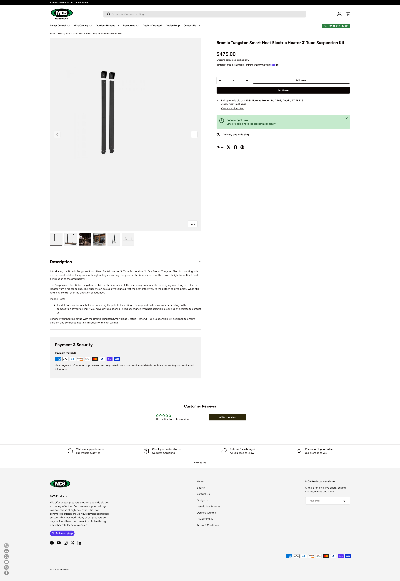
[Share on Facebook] (235, 147)
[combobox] (204, 14)
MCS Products (63, 569)
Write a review (227, 417)
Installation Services (208, 506)
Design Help (172, 25)
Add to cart (301, 80)
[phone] (6, 545)
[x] (6, 556)
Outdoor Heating (105, 25)
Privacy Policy (205, 518)
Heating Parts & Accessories (70, 34)
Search (201, 487)
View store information (232, 108)
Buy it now (283, 90)
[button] (348, 13)
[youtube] (6, 562)
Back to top (200, 462)
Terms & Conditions (208, 525)
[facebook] (6, 573)
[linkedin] (6, 551)
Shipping (221, 60)
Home (52, 34)
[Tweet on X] (228, 147)
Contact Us (190, 25)
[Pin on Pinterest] (242, 147)
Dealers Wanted (152, 25)
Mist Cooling (81, 25)
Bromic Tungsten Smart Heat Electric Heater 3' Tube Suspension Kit (104, 34)
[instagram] (6, 567)
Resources (129, 25)
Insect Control (58, 25)
